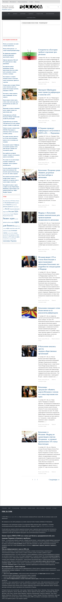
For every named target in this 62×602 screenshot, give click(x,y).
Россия (11, 211)
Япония (8, 215)
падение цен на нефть (7, 230)
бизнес (12, 215)
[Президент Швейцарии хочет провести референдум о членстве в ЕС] (29, 94)
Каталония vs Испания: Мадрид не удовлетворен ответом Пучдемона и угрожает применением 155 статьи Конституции (47, 438)
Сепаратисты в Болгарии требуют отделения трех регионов (47, 52)
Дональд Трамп (7, 206)
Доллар (15, 204)
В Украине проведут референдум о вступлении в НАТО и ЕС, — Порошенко (49, 130)
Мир (9, 508)
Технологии (15, 508)
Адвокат (31, 13)
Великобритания (9, 202)
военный (16, 218)
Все (9, 13)
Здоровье (22, 13)
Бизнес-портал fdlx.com (43, 82)
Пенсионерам (50, 13)
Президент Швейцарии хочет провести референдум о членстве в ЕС (49, 92)
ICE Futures (13, 200)
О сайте (31, 2)
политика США (10, 233)
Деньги (15, 13)
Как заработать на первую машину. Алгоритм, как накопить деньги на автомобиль (11, 155)
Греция (12, 204)
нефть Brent (12, 228)
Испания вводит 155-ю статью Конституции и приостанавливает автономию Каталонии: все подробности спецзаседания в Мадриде (49, 263)
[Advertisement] (41, 37)
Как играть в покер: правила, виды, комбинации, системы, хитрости (10, 95)
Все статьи (5, 2)
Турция (11, 214)
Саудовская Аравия (6, 214)
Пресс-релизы (41, 508)
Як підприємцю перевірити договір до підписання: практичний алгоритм (9, 55)
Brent (7, 200)
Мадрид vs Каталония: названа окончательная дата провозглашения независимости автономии (49, 216)
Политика (23, 508)
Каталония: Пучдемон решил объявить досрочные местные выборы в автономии (49, 174)
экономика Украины (9, 241)
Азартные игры (31, 17)
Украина (16, 214)
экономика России (6, 238)
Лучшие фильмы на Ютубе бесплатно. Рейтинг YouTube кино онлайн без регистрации (11, 116)
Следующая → (54, 479)
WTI (4, 202)
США (16, 211)
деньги (5, 222)
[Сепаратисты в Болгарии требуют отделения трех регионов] (29, 54)
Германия (8, 204)
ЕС (12, 206)
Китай (7, 209)
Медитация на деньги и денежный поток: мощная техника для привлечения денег (11, 110)
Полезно (48, 508)
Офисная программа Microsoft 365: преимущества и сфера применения (10, 61)
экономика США (13, 238)
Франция (5, 215)
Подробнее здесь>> (7, 9)
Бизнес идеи (31, 508)
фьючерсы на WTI (7, 237)
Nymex (17, 200)
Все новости (13, 2)
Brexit (9, 200)
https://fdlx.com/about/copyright (46, 526)
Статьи (54, 508)
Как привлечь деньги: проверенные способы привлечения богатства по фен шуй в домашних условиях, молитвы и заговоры (10, 70)
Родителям (40, 13)
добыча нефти (10, 222)
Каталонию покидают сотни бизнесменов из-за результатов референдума (49, 310)
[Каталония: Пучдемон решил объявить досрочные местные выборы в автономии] (29, 174)
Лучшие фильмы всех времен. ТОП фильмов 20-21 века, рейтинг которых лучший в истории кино (11, 123)
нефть (7, 228)
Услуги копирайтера (22, 2)
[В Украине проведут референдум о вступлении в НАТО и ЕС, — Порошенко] (29, 132)
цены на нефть (15, 237)
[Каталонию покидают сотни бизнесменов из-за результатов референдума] (29, 312)
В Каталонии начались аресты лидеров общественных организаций (47, 350)
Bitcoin (4, 200)
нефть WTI (17, 228)
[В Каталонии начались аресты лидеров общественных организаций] (29, 350)
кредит (16, 226)
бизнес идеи (9, 218)
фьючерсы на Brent (15, 235)
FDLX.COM (7, 511)
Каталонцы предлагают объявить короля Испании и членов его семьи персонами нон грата (48, 392)
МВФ (7, 211)
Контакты (37, 2)
